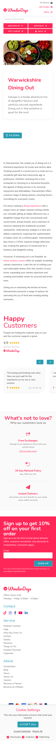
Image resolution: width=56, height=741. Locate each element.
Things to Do (9, 646)
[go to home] (15, 10)
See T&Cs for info (28, 474)
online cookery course (14, 260)
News (6, 673)
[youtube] (20, 613)
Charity (6, 639)
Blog (5, 669)
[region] (28, 362)
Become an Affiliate (13, 687)
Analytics (30, 737)
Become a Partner (12, 683)
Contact (7, 636)
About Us (8, 676)
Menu (46, 12)
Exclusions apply (25, 545)
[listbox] (28, 380)
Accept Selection (22, 731)
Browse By (14, 26)
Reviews (7, 643)
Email (6, 550)
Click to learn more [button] (28, 451)
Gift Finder (44, 7)
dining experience (32, 205)
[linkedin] (26, 613)
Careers (7, 680)
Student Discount (12, 649)
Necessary (15, 737)
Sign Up (43, 563)
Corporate (8, 653)
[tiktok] (4, 613)
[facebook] (15, 613)
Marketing (44, 737)
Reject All (37, 731)
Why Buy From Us (12, 632)
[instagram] (10, 613)
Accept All (28, 724)
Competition (9, 666)
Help (5, 629)
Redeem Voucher (12, 626)
